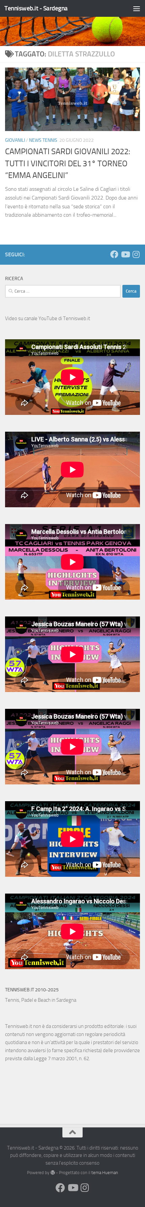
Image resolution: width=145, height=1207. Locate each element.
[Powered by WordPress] (52, 1172)
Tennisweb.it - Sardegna (36, 8)
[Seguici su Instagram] (136, 254)
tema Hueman (104, 1172)
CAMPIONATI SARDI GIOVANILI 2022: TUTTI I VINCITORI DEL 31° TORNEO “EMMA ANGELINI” (67, 163)
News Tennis (43, 140)
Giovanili (15, 140)
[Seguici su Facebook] (114, 254)
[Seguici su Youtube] (125, 254)
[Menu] (136, 8)
